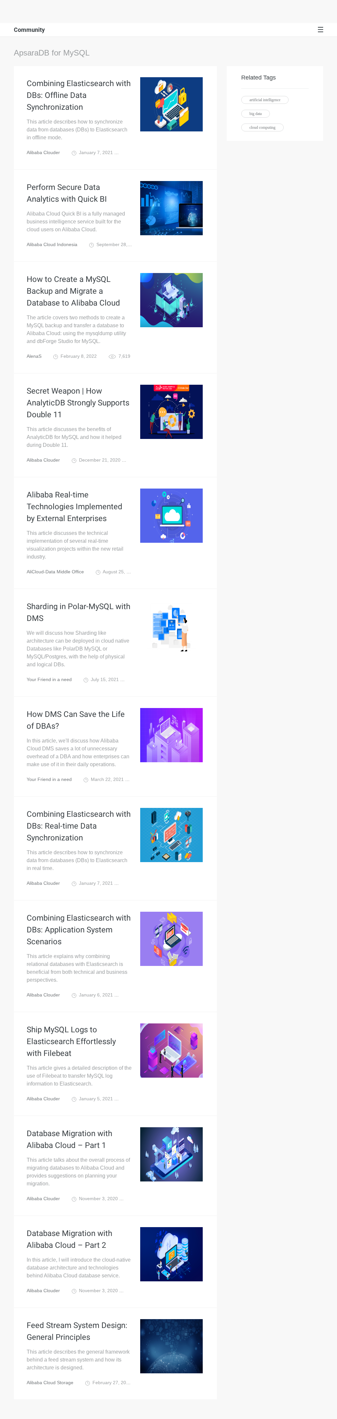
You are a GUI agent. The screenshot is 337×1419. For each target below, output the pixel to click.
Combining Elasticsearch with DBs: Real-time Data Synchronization (79, 826)
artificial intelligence (264, 100)
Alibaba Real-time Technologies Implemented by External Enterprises (74, 506)
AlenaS (34, 356)
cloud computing (262, 127)
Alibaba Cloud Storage (50, 1382)
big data (255, 113)
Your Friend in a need (49, 679)
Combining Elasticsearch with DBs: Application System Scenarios (79, 929)
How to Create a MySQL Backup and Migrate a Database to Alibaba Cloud (73, 291)
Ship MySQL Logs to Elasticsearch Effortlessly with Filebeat (71, 1041)
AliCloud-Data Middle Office (55, 571)
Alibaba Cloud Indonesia (52, 244)
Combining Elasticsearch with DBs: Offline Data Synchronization (79, 95)
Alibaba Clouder (43, 152)
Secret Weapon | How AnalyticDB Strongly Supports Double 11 (78, 402)
